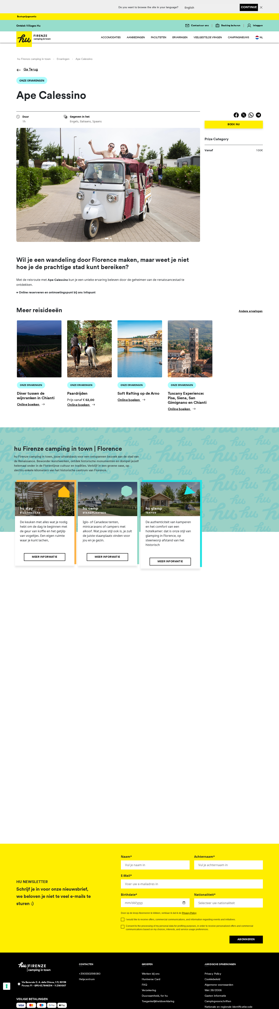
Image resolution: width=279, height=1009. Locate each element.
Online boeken (28, 404)
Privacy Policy (189, 913)
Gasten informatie (215, 996)
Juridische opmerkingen (220, 964)
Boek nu (234, 124)
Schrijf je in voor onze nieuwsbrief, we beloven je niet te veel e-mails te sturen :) (53, 896)
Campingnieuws (238, 37)
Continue (249, 7)
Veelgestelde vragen (208, 37)
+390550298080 (89, 974)
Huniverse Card (151, 979)
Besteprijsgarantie (26, 17)
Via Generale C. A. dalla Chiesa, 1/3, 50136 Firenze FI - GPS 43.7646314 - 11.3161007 (44, 984)
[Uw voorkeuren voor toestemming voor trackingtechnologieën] (6, 986)
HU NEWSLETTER (32, 882)
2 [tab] (110, 239)
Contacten (86, 964)
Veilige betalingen (32, 999)
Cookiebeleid (212, 979)
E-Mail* (126, 876)
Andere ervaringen (250, 311)
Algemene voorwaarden (219, 985)
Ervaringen (180, 37)
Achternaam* (204, 857)
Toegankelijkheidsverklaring (158, 1001)
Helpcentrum (87, 979)
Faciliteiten (158, 37)
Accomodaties (111, 37)
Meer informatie (44, 557)
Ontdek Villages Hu (28, 26)
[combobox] (228, 902)
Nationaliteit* (205, 895)
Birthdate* (129, 895)
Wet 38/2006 (213, 990)
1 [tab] (106, 239)
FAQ (144, 985)
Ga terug (31, 69)
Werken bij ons (150, 974)
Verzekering (149, 990)
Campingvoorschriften (218, 1001)
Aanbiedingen (136, 37)
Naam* (126, 857)
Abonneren (246, 939)
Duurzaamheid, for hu (155, 996)
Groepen (147, 964)
